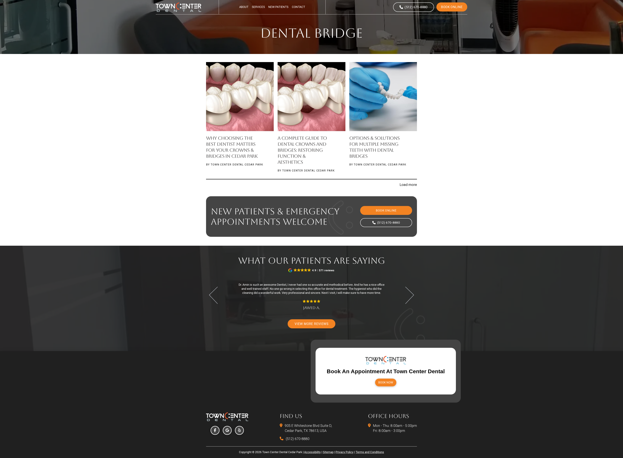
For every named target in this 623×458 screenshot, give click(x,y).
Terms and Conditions (370, 452)
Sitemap (328, 452)
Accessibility (312, 452)
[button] (311, 270)
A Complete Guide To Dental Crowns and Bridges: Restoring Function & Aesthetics (302, 150)
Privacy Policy (345, 452)
